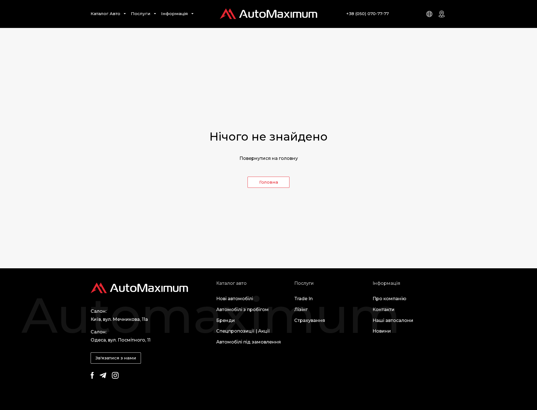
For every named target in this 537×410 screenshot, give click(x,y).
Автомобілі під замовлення (248, 342)
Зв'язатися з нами (115, 358)
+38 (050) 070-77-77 (367, 13)
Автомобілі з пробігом (242, 309)
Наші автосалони (393, 320)
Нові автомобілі (234, 298)
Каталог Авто (105, 13)
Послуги (140, 13)
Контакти (384, 309)
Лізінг (301, 309)
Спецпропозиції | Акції (243, 331)
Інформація (174, 13)
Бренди (225, 320)
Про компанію (389, 298)
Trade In (303, 298)
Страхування (309, 320)
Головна (268, 182)
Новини (382, 331)
